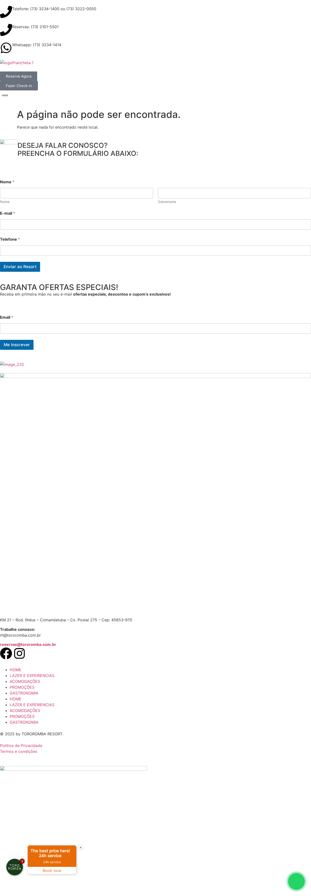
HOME (15, 669)
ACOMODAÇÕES (25, 681)
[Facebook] (6, 653)
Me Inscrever (17, 344)
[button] (155, 95)
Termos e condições (18, 751)
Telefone (10, 239)
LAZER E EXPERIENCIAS (32, 675)
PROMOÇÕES (22, 687)
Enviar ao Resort (20, 266)
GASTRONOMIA (24, 693)
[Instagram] (19, 653)
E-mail (7, 213)
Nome (4, 202)
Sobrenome (167, 202)
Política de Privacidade (21, 745)
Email (6, 317)
